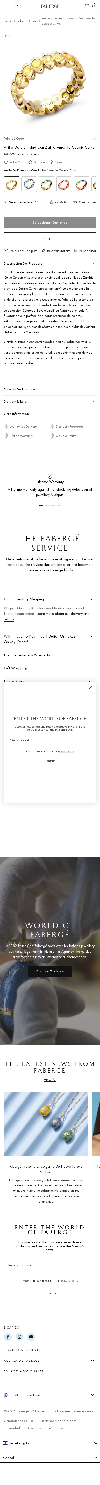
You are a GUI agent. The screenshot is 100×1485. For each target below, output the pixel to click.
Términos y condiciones (59, 1420)
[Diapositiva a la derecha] (88, 1146)
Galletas (34, 1428)
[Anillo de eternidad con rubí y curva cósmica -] (64, 184)
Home (8, 21)
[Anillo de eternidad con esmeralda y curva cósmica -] (46, 184)
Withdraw (56, 1428)
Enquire (50, 238)
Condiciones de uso (19, 1420)
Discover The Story (50, 971)
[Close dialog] (90, 687)
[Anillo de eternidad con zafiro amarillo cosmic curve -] (11, 184)
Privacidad (12, 1428)
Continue (50, 1293)
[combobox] (50, 1443)
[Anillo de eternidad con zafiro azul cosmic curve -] (29, 184)
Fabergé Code (27, 21)
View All (50, 1079)
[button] (94, 6)
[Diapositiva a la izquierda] (12, 1146)
